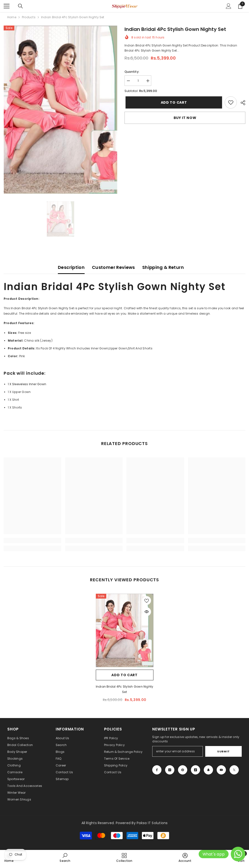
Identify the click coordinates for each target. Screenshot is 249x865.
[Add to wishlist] (146, 600)
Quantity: (131, 72)
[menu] (6, 6)
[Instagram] (169, 769)
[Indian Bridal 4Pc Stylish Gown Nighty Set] (124, 630)
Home (11, 17)
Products (29, 17)
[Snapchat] (208, 769)
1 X (27, 384)
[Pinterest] (182, 769)
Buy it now (185, 117)
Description (71, 267)
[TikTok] (195, 769)
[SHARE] (241, 103)
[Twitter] (234, 769)
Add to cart (173, 102)
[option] (60, 110)
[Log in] (228, 6)
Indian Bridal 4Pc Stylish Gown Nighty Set (124, 689)
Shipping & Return (163, 267)
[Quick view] (146, 611)
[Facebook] (156, 769)
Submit (223, 751)
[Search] (20, 6)
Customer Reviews (113, 267)
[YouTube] (221, 769)
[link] (231, 102)
